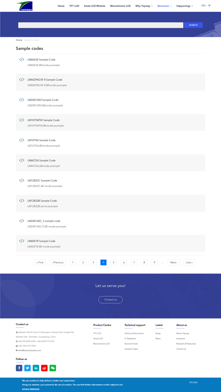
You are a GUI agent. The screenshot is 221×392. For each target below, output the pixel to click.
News (158, 338)
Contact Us (181, 349)
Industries (180, 338)
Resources (164, 6)
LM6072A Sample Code (41, 160)
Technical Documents (134, 333)
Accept (193, 382)
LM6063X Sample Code (41, 59)
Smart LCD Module (94, 6)
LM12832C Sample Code (42, 180)
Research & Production (186, 344)
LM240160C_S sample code (44, 221)
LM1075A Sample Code (41, 140)
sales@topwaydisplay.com (29, 350)
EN (203, 5)
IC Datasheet (130, 338)
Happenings (184, 6)
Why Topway (143, 6)
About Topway (182, 333)
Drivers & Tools (131, 344)
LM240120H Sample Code (43, 100)
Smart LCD (98, 338)
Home (61, 6)
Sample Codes (131, 349)
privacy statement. (31, 389)
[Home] (24, 5)
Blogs (158, 333)
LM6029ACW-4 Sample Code (45, 79)
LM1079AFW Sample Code (44, 120)
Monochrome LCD (120, 6)
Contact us (111, 299)
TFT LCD (74, 6)
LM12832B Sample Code (42, 200)
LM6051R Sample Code (41, 241)
